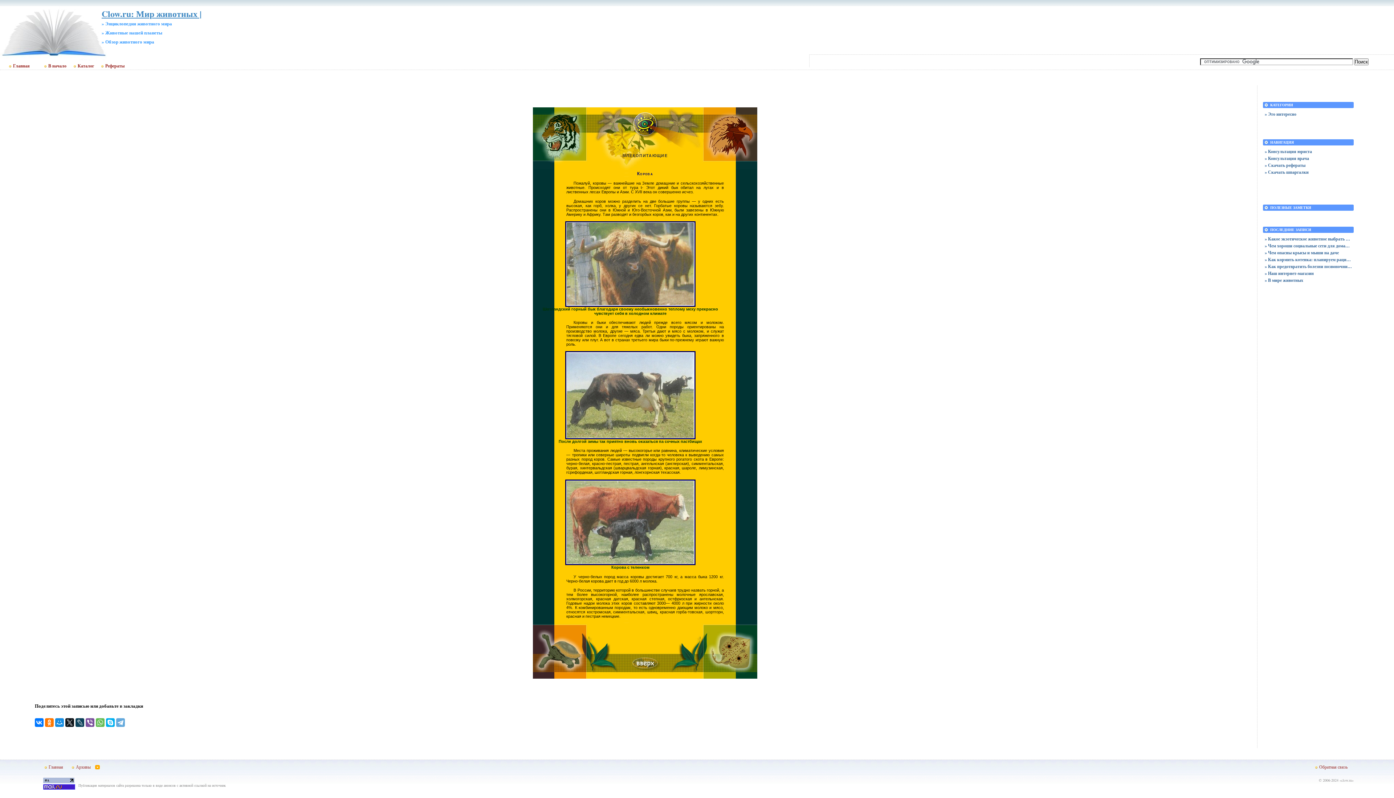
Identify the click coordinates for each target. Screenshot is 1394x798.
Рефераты (115, 66)
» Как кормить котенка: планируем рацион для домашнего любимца (1308, 259)
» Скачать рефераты (1285, 165)
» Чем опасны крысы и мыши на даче (1302, 253)
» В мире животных (1284, 280)
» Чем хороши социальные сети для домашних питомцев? (1308, 246)
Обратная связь (1333, 767)
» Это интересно (1280, 114)
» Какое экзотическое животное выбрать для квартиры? (1308, 239)
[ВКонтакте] (39, 722)
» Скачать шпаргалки (1287, 172)
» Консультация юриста (1288, 151)
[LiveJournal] (80, 722)
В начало (57, 66)
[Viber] (90, 722)
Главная (21, 66)
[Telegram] (120, 722)
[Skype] (110, 722)
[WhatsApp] (100, 722)
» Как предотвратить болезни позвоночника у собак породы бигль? (1308, 266)
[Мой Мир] (59, 722)
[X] (69, 722)
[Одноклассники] (49, 722)
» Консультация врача (1287, 158)
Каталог (86, 66)
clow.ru (1346, 780)
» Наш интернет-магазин (1289, 273)
